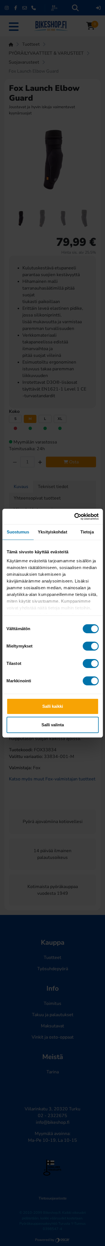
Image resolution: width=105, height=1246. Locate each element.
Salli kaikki (52, 706)
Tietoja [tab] (87, 532)
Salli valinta (52, 724)
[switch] (91, 646)
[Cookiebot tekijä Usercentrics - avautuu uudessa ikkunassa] (75, 516)
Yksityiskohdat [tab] (52, 532)
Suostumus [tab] (18, 532)
